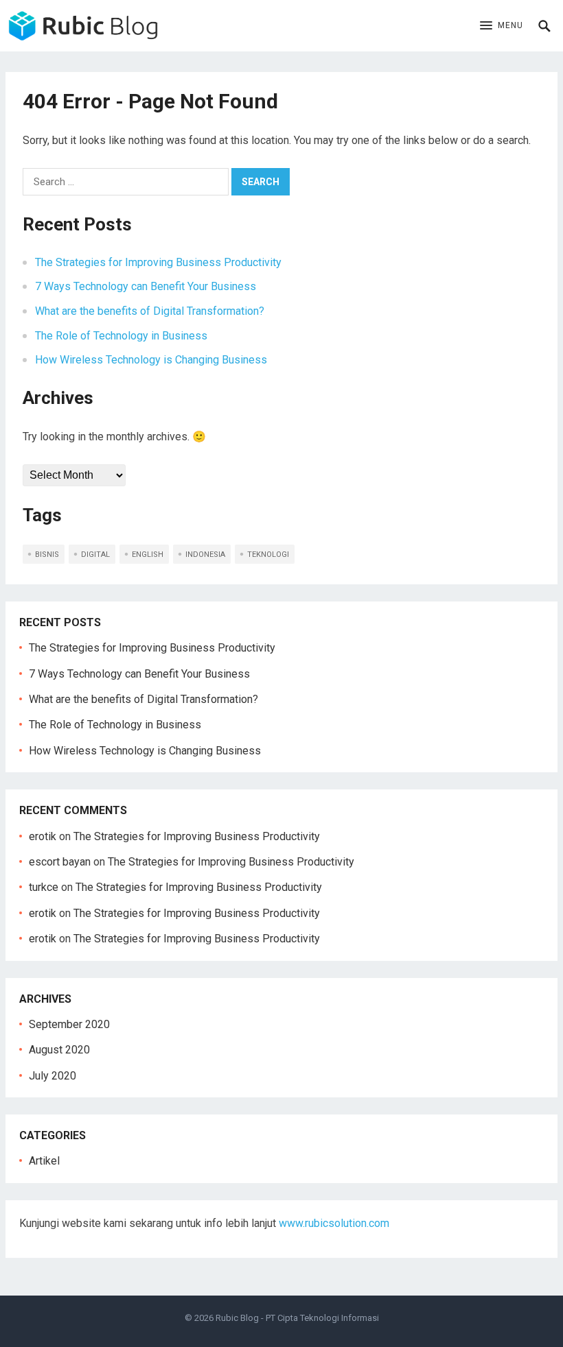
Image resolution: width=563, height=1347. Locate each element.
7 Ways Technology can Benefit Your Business (145, 286)
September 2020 (69, 1024)
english (147, 554)
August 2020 (59, 1049)
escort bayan (60, 861)
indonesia (205, 554)
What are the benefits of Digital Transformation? (149, 311)
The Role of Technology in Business (121, 335)
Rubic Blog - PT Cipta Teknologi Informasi (297, 1318)
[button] (501, 26)
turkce (43, 887)
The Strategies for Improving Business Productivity (158, 262)
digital (95, 554)
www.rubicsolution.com (334, 1223)
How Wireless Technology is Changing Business (151, 359)
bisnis (47, 554)
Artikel (44, 1160)
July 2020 (52, 1075)
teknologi (268, 554)
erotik (42, 836)
